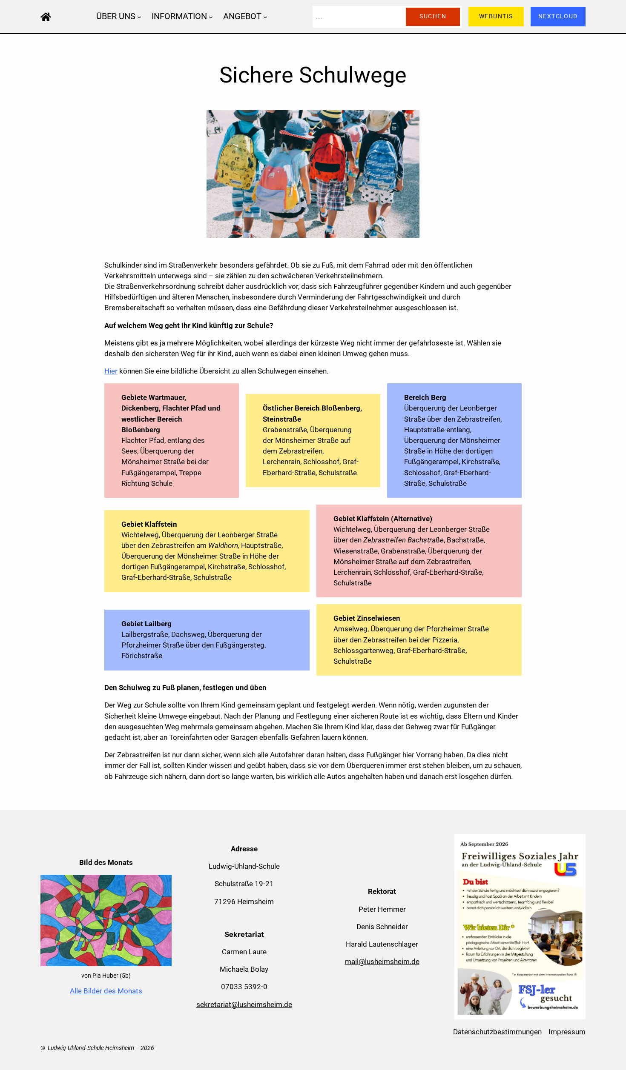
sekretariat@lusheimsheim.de (244, 1004)
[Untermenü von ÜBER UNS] (139, 16)
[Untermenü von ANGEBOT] (265, 16)
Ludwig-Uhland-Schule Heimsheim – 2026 (101, 1048)
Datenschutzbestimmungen (497, 1031)
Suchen (432, 16)
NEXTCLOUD (558, 16)
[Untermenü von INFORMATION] (211, 16)
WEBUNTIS (496, 16)
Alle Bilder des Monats (106, 991)
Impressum (567, 1031)
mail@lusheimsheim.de (382, 961)
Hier (111, 371)
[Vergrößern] (160, 886)
